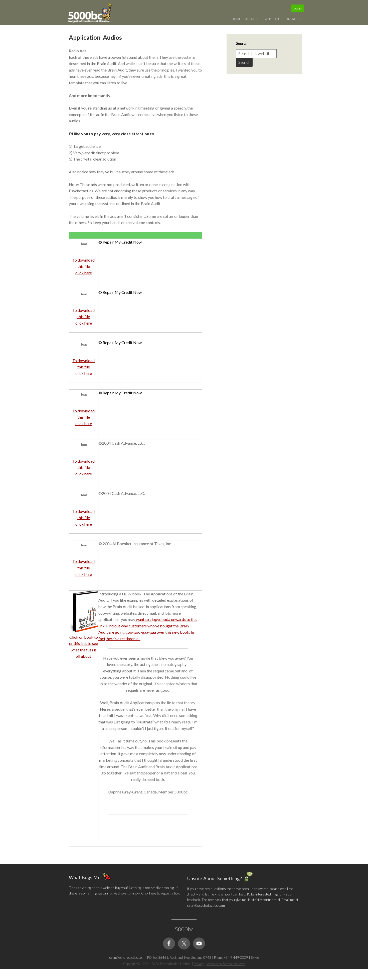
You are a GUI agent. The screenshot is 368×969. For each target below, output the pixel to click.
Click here (148, 893)
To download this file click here (83, 266)
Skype (255, 957)
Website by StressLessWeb (226, 964)
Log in (298, 8)
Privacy (199, 964)
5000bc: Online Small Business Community (93, 14)
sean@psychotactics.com (206, 905)
